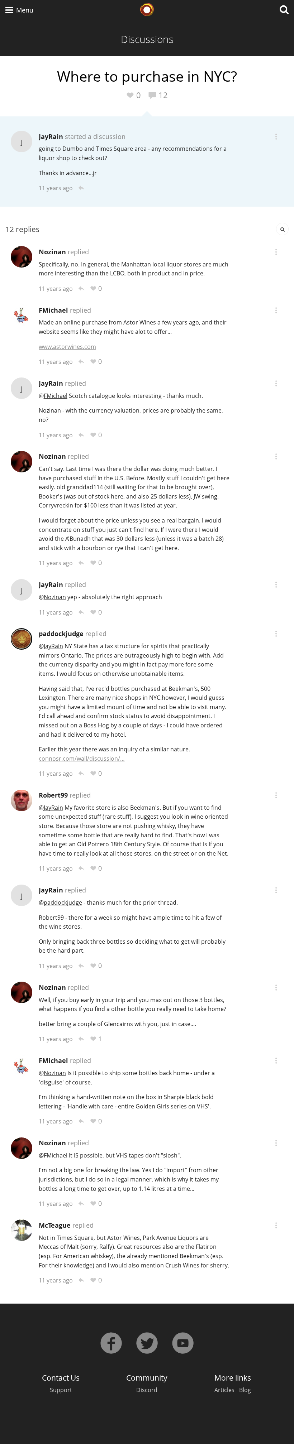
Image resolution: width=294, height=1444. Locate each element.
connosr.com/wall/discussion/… (82, 758)
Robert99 (53, 795)
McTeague (55, 1225)
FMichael (53, 310)
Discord (146, 1390)
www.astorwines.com (67, 347)
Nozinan (52, 251)
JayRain (51, 136)
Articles (224, 1390)
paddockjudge (61, 633)
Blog (245, 1390)
